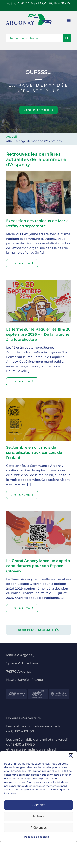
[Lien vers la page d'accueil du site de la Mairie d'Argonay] (29, 20)
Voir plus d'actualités (38, 630)
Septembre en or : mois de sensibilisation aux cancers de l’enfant (34, 452)
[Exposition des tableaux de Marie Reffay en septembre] (38, 173)
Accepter (38, 805)
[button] (71, 756)
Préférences (38, 827)
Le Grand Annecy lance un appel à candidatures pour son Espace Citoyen (38, 565)
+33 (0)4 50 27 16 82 (22, 3)
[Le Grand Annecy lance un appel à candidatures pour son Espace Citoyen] (38, 513)
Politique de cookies (36, 836)
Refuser (38, 816)
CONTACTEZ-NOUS (55, 3)
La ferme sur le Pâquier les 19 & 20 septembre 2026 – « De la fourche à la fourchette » (38, 334)
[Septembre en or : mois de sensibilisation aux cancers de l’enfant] (38, 400)
